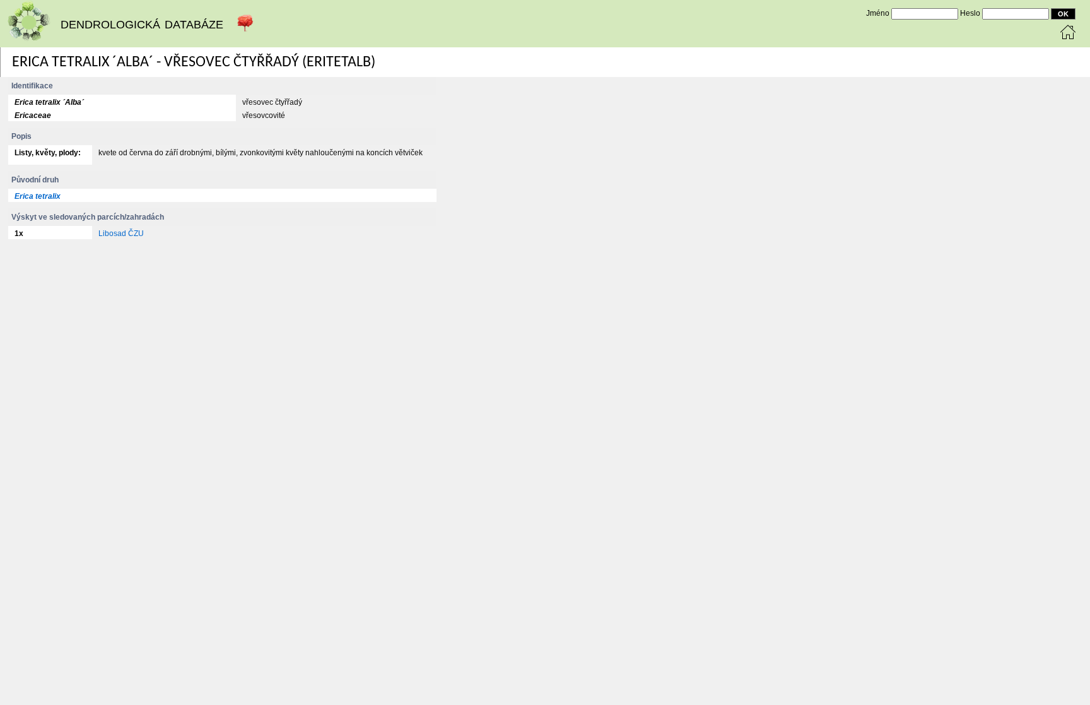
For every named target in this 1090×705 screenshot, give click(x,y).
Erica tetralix (38, 196)
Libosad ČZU (121, 233)
